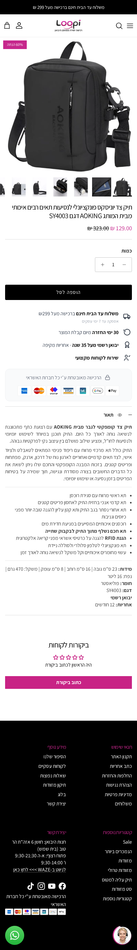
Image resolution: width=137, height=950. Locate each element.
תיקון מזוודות (54, 785)
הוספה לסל (68, 292)
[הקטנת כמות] (126, 265)
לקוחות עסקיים (52, 766)
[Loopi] (68, 26)
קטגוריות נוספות (117, 898)
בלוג (62, 794)
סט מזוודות (122, 889)
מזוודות (125, 860)
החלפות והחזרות (117, 775)
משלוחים (123, 803)
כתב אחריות (121, 766)
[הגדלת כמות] (100, 265)
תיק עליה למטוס (117, 879)
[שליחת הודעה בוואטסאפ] (14, 935)
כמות (126, 250)
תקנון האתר (121, 756)
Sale (127, 842)
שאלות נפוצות (53, 775)
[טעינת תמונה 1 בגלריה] (68, 105)
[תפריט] (130, 26)
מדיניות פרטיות (118, 794)
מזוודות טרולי (120, 870)
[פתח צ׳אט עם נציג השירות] (122, 935)
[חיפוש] (116, 26)
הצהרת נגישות (119, 785)
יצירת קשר (56, 803)
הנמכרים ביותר (118, 851)
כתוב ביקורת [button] (68, 682)
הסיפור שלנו (55, 756)
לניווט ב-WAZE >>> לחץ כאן (39, 869)
